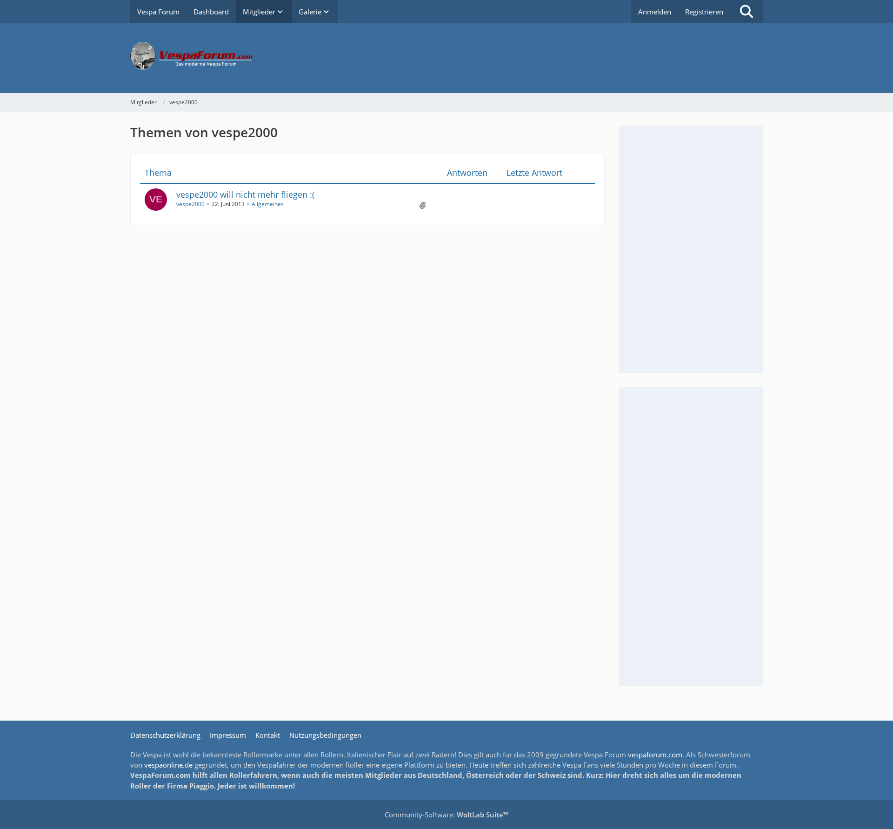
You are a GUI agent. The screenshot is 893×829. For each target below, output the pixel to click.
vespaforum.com (655, 754)
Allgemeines (268, 204)
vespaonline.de (168, 764)
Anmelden (654, 11)
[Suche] (746, 11)
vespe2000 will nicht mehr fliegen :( (245, 194)
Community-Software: (446, 814)
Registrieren (704, 11)
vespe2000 (190, 204)
